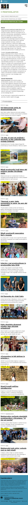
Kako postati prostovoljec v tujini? (12, 21)
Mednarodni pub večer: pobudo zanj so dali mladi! (13, 449)
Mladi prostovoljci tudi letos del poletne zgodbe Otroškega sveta (14, 171)
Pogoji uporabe (24, 501)
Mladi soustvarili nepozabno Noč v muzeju (12, 234)
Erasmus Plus (5, 305)
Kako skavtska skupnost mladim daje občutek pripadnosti (11, 326)
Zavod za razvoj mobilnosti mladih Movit (11, 29)
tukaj (17, 97)
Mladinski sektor (10, 413)
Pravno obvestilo (14, 502)
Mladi (7, 105)
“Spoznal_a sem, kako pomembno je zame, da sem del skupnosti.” (14, 203)
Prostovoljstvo (5, 118)
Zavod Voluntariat (5, 80)
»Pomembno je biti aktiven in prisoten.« (13, 357)
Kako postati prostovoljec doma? (11, 19)
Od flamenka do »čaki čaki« (12, 296)
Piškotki (10, 501)
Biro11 (7, 501)
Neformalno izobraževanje (8, 397)
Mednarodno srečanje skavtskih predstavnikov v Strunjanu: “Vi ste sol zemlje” (14, 418)
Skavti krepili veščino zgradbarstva (9, 387)
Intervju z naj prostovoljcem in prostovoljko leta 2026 (13, 264)
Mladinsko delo (5, 182)
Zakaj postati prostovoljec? (9, 16)
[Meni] (26, 5)
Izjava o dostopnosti (17, 501)
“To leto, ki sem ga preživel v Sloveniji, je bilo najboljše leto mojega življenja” (13, 139)
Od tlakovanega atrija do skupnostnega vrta (11, 109)
